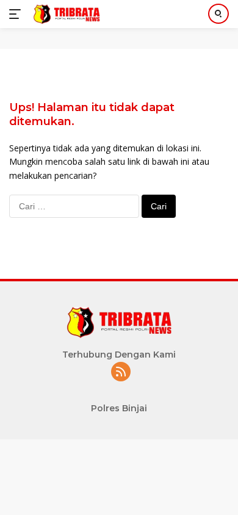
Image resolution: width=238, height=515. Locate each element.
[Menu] (17, 14)
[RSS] (121, 372)
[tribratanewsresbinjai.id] (65, 14)
